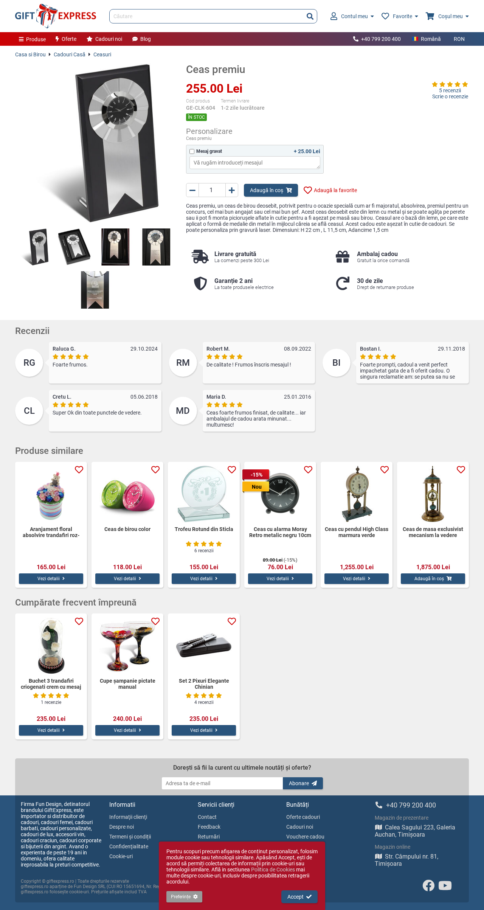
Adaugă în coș (266, 190)
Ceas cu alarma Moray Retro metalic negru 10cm (280, 532)
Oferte (69, 39)
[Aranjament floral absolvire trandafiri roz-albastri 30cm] (51, 494)
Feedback (209, 827)
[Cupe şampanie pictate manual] (127, 645)
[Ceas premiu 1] (33, 247)
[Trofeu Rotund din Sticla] (204, 494)
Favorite (402, 16)
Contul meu (354, 16)
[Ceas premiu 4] (156, 247)
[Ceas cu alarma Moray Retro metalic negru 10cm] (280, 494)
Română (431, 39)
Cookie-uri (121, 856)
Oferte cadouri (303, 817)
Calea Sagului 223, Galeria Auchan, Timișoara (415, 831)
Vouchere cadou (305, 837)
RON (459, 39)
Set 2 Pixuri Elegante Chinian (204, 684)
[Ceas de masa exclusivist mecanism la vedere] (433, 494)
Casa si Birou (30, 54)
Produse (36, 39)
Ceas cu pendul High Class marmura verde (356, 532)
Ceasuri (102, 54)
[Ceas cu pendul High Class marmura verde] (356, 494)
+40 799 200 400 (381, 39)
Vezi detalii (48, 578)
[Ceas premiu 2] (74, 247)
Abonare (299, 783)
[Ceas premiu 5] (94, 289)
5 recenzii (450, 90)
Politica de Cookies (273, 870)
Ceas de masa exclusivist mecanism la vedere (433, 532)
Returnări (209, 837)
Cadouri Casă (69, 54)
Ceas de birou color (127, 529)
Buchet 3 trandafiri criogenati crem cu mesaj (51, 684)
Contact (207, 817)
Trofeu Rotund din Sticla (204, 529)
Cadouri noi (108, 39)
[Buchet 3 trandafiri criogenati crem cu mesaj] (51, 645)
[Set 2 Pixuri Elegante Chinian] (204, 645)
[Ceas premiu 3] (115, 247)
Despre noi (121, 827)
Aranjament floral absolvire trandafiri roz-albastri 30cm (51, 532)
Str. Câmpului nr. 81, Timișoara (406, 860)
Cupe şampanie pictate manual (127, 684)
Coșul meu (450, 16)
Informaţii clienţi (128, 817)
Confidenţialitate (128, 846)
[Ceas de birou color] (127, 494)
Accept (295, 897)
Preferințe (181, 896)
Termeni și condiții (130, 837)
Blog (145, 39)
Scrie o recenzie (450, 96)
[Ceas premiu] (95, 143)
